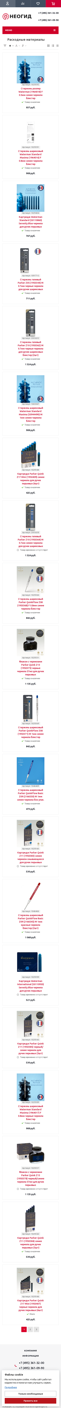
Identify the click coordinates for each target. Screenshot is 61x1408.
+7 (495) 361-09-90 (48, 20)
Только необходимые (30, 1394)
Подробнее (11, 1387)
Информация (30, 1356)
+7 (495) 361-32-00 (48, 13)
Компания (30, 1350)
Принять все (30, 1401)
